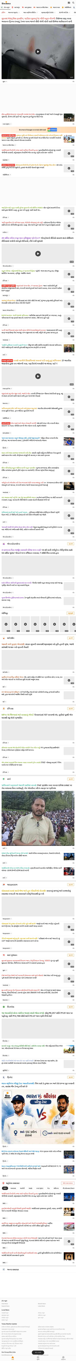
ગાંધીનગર (56, 1188)
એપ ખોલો (38, 1352)
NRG (5, 1188)
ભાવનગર (5, 403)
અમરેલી (22, 1188)
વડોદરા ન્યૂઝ (5, 1320)
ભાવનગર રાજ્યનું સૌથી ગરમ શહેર (46, 1331)
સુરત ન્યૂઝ (40, 1317)
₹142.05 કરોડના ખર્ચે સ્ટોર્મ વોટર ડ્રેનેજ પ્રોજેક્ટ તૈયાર (51, 1336)
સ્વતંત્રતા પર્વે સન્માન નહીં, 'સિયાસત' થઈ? (12, 1343)
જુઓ (38, 1359)
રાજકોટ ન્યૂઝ (5, 1317)
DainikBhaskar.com (7, 1355)
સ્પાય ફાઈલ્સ (6, 388)
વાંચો (13, 1359)
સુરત (4, 81)
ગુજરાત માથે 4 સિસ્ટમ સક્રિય (9, 1336)
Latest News (41, 1306)
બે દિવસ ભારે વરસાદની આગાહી (45, 1348)
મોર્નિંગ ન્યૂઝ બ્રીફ (6, 1348)
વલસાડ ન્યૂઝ (41, 1313)
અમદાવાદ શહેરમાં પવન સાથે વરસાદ (46, 1343)
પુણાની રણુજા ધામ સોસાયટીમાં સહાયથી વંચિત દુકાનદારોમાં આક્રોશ (54, 1334)
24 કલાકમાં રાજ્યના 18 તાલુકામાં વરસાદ (11, 1334)
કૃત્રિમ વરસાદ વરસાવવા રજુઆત (46, 1326)
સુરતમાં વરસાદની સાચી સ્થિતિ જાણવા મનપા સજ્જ (14, 1331)
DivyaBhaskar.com (43, 1355)
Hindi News (5, 1303)
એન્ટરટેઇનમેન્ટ (7, 266)
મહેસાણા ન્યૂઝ (5, 1315)
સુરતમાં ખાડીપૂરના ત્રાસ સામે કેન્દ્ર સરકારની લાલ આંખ (51, 1329)
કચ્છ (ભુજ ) (6, 124)
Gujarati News (5, 1306)
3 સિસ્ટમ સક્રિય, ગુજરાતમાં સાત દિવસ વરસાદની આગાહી (16, 1326)
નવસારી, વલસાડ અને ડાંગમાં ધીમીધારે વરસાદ (48, 1341)
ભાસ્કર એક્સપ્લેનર (8, 310)
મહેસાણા (5, 160)
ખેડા (48, 1188)
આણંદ (30, 1188)
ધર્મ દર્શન (5, 672)
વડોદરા (5, 232)
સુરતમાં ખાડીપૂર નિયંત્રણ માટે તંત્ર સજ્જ (12, 1338)
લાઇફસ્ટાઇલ (6, 919)
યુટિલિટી (5, 1070)
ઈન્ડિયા (5, 217)
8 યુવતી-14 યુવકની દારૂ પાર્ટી (9, 1346)
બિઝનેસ (5, 1041)
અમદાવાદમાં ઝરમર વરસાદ (8, 1329)
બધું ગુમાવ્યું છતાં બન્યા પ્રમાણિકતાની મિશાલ (12, 1341)
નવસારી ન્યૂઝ (5, 1313)
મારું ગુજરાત (6, 433)
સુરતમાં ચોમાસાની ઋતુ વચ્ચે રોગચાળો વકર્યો (48, 1346)
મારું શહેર (5, 295)
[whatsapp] (71, 81)
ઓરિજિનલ (6, 175)
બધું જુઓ (70, 613)
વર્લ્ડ (4, 355)
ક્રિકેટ (4, 448)
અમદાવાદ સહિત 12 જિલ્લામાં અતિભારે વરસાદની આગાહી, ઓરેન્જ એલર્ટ (55, 1338)
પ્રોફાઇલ (63, 1359)
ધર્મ (3, 687)
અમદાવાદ (5, 340)
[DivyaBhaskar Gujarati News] (6, 3)
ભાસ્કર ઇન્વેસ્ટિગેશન (8, 145)
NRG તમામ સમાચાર (68, 1183)
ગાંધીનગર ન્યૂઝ (42, 1315)
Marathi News (42, 1303)
